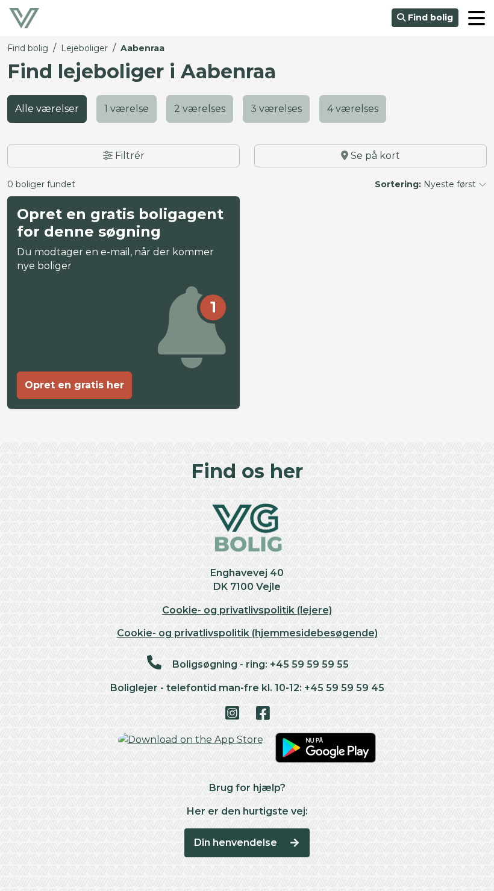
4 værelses (352, 108)
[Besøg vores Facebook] (262, 714)
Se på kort (374, 155)
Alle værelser (47, 108)
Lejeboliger (84, 48)
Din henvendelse (237, 842)
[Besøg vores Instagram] (231, 714)
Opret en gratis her (74, 385)
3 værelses (276, 108)
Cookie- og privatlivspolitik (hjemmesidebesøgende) (247, 633)
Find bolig (429, 17)
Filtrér (129, 155)
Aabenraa (142, 48)
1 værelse (126, 108)
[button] (476, 18)
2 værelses (199, 108)
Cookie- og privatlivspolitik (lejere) (247, 610)
